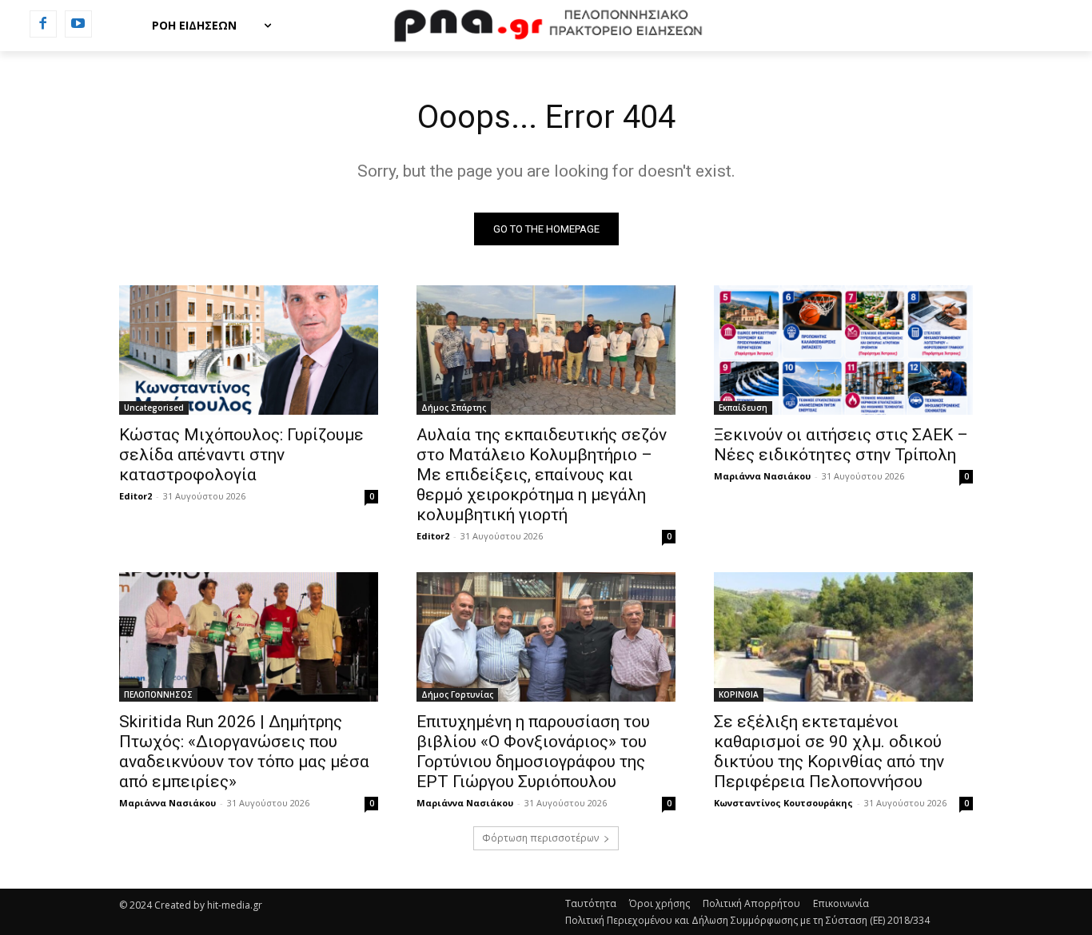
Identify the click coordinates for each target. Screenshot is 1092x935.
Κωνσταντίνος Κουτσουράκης (783, 803)
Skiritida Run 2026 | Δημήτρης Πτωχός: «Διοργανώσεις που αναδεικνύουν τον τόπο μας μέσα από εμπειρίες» (244, 751)
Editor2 (135, 496)
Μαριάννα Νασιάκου (762, 476)
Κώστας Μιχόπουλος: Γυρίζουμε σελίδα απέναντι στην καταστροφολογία (241, 454)
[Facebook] (43, 24)
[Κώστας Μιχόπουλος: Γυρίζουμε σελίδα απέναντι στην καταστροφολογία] (248, 350)
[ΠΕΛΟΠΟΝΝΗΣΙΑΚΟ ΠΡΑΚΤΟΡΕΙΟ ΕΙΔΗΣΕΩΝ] (545, 25)
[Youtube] (78, 24)
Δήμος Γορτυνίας (457, 694)
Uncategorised (154, 407)
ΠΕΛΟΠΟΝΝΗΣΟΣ (158, 694)
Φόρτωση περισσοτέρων (540, 838)
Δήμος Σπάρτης (453, 407)
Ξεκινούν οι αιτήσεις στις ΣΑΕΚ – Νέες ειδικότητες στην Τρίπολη (841, 444)
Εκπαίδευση (743, 407)
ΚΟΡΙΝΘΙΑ (739, 694)
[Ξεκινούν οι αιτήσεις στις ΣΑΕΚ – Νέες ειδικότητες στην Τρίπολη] (843, 350)
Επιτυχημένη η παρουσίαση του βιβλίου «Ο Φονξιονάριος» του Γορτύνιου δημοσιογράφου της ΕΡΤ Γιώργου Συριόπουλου (533, 751)
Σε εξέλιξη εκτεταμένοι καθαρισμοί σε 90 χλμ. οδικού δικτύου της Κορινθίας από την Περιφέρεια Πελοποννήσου (829, 751)
